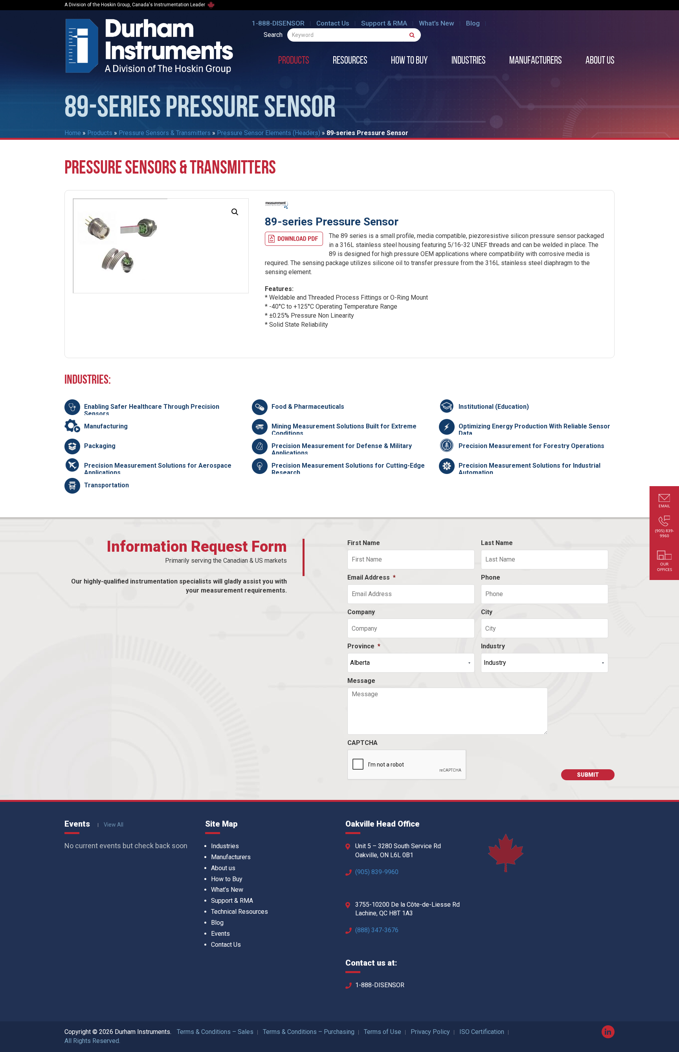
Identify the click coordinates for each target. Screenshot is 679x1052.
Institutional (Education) (494, 406)
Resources (350, 61)
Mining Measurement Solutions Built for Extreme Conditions (344, 430)
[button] (235, 212)
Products (293, 61)
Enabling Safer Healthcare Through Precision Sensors (151, 410)
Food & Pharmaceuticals (308, 406)
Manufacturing (106, 426)
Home (72, 133)
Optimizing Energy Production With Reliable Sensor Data (534, 430)
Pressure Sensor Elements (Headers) (268, 133)
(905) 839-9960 (376, 872)
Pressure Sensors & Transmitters (165, 133)
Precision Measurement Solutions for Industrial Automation (529, 469)
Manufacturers (535, 61)
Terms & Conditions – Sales (215, 1032)
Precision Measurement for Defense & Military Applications (342, 449)
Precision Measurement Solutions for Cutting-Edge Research (348, 469)
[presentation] (407, 765)
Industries (468, 61)
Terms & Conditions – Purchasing (308, 1032)
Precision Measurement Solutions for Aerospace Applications (157, 469)
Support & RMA (384, 23)
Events (220, 933)
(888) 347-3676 (376, 930)
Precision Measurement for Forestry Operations (531, 446)
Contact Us (332, 23)
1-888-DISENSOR (278, 23)
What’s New (436, 23)
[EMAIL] (664, 499)
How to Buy (409, 61)
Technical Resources (239, 911)
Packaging (100, 446)
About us (600, 61)
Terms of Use (382, 1032)
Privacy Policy (430, 1032)
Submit (588, 775)
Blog (473, 23)
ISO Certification (481, 1032)
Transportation (106, 485)
